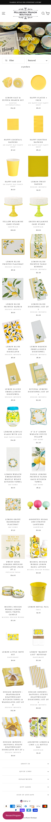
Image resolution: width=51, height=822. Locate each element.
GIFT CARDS (25, 787)
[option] (25, 2)
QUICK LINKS (25, 771)
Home (25, 33)
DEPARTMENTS (25, 779)
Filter (11, 60)
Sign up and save (25, 795)
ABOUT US (25, 764)
